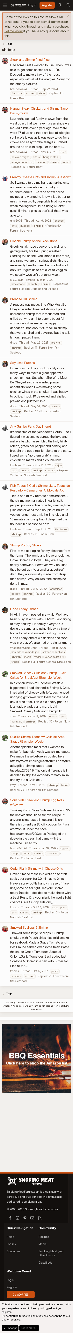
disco (13, 342)
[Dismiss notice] (67, 17)
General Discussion (58, 661)
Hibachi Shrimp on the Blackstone (33, 241)
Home (10, 1236)
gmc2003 (16, 220)
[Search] (68, 5)
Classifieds (45, 1262)
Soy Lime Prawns (22, 363)
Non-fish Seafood (35, 475)
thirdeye (15, 465)
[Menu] (5, 5)
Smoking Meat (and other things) (51, 1253)
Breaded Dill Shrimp (23, 299)
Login (10, 1280)
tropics (14, 907)
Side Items (26, 230)
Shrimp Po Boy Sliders (25, 545)
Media (43, 1244)
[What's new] (60, 5)
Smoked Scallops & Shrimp (29, 927)
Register (12, 1287)
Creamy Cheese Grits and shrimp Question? (40, 177)
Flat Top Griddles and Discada (38, 288)
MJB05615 (16, 279)
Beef (22, 98)
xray (13, 716)
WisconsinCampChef (23, 647)
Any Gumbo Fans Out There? (30, 426)
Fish (51, 534)
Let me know (13, 31)
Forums (11, 1244)
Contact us (13, 1251)
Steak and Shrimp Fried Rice (30, 60)
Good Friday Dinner (24, 609)
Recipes (44, 1236)
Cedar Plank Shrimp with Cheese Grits (36, 868)
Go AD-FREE (20, 1294)
